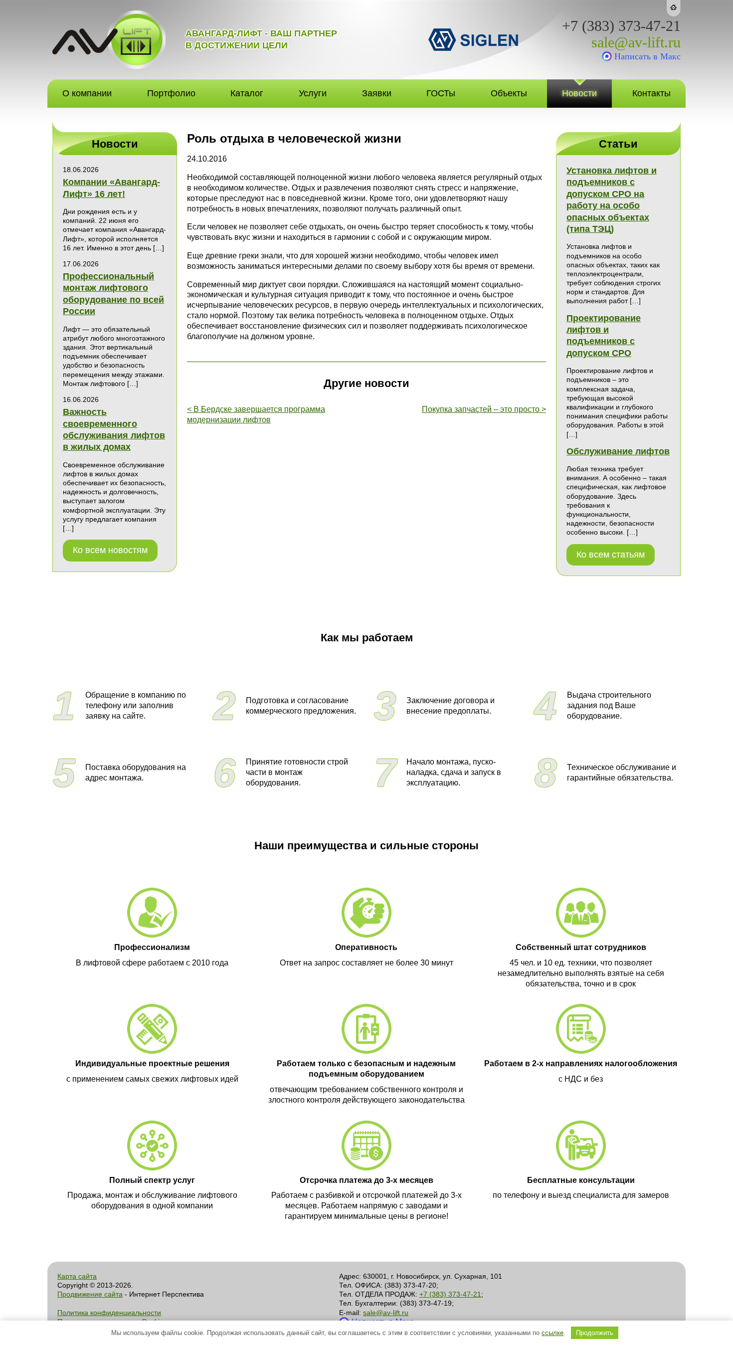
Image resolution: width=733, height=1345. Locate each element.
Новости (579, 93)
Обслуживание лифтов (618, 451)
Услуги (313, 93)
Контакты (651, 93)
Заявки (376, 93)
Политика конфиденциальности (109, 1313)
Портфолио (171, 93)
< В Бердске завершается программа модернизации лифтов (256, 414)
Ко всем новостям (110, 550)
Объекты (509, 93)
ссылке (552, 1333)
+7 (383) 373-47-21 (621, 25)
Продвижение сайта (90, 1294)
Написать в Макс (647, 56)
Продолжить (594, 1333)
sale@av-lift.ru (636, 42)
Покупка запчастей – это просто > (484, 409)
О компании (87, 93)
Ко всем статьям (610, 555)
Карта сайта (77, 1276)
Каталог (246, 93)
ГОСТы (440, 93)
